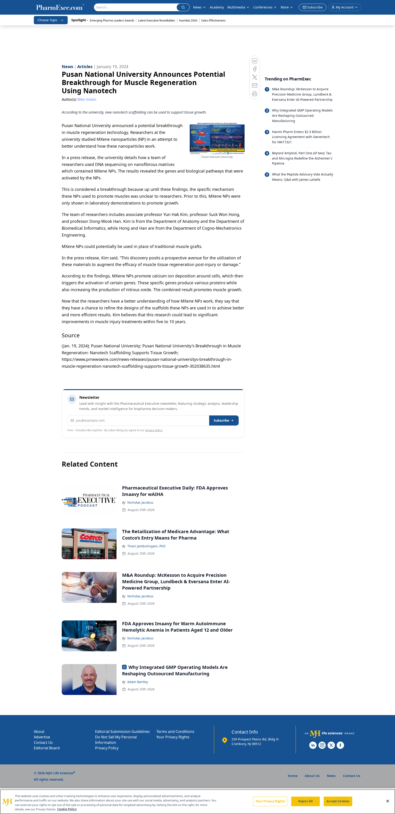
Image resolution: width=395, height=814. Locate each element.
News (197, 7)
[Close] (388, 801)
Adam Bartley (137, 682)
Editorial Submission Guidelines (122, 731)
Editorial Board (47, 747)
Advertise (42, 737)
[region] (197, 801)
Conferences (262, 7)
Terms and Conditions (175, 731)
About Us (312, 776)
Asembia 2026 (188, 20)
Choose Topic (47, 20)
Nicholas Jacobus (140, 502)
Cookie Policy (67, 809)
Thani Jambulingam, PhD (146, 546)
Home (292, 776)
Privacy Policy (106, 747)
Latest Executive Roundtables (156, 20)
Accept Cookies (337, 801)
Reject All (305, 801)
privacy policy (153, 430)
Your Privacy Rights (172, 737)
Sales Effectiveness (213, 20)
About (39, 731)
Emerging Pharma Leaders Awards (112, 20)
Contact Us (43, 742)
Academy (217, 7)
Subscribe (221, 420)
